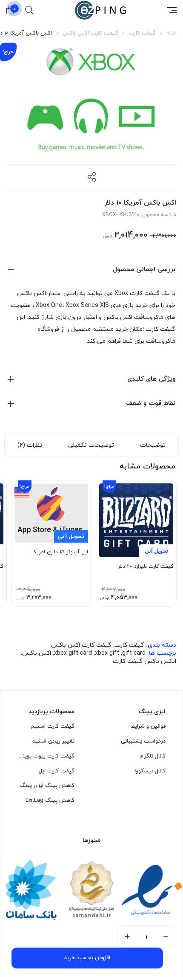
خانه (171, 33)
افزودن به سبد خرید (87, 958)
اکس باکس (36, 653)
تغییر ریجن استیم (52, 741)
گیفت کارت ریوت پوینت (45, 756)
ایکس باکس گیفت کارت (144, 661)
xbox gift (107, 653)
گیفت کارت (142, 33)
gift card (134, 653)
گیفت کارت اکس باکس (90, 33)
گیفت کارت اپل (56, 771)
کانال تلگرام (153, 756)
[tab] (152, 445)
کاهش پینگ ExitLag (50, 800)
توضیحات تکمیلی (91, 445)
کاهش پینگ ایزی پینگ (47, 785)
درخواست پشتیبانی (143, 741)
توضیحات (153, 445)
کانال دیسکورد (150, 771)
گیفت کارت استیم (52, 726)
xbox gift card (73, 653)
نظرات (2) (29, 445)
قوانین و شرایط (148, 726)
